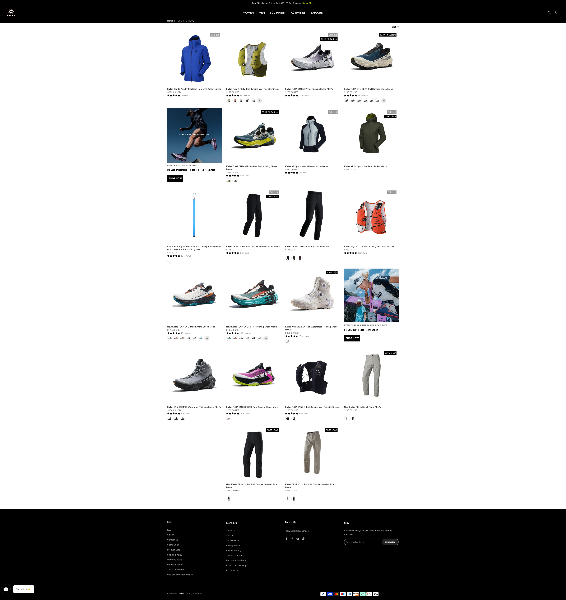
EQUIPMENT (278, 12)
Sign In (170, 534)
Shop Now (352, 338)
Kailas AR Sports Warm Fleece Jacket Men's (306, 166)
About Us (230, 530)
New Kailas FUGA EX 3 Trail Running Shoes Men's (191, 326)
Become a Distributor (236, 560)
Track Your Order (175, 569)
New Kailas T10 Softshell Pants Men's (362, 407)
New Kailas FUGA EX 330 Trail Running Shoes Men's (251, 326)
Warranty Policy (174, 559)
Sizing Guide (173, 544)
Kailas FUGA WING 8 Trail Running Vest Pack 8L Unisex (312, 407)
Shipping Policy (174, 554)
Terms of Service (234, 555)
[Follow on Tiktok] (303, 538)
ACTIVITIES (298, 12)
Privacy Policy (233, 545)
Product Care (173, 549)
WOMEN (248, 12)
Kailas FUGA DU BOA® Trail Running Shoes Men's (309, 89)
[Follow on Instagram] (292, 538)
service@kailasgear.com (297, 531)
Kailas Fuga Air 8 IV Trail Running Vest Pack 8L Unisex (252, 89)
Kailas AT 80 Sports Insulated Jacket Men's (365, 166)
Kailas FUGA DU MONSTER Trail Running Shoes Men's (252, 407)
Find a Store (232, 570)
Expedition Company (236, 565)
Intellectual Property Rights (180, 574)
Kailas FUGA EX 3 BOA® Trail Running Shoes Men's (368, 89)
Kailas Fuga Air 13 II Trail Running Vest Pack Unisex (369, 246)
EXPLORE (317, 12)
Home (170, 20)
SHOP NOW (175, 178)
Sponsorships (232, 540)
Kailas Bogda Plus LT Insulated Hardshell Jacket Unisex (194, 89)
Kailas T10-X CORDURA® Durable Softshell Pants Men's (253, 246)
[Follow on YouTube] (297, 538)
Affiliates (230, 535)
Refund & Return (175, 564)
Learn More (308, 3)
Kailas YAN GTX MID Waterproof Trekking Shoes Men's (194, 407)
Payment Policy (233, 550)
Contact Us (172, 539)
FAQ (169, 530)
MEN (262, 12)
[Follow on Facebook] (286, 538)
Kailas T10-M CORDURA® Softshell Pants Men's (308, 246)
